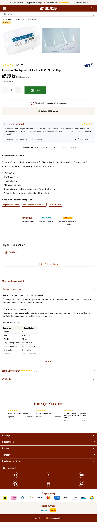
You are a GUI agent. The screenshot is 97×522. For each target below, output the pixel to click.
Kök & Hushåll (33, 19)
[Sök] (92, 14)
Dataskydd (39, 518)
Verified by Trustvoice (84, 139)
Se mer (48, 361)
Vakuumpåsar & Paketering (34, 205)
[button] (73, 3)
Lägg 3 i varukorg (48, 264)
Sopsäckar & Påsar (11, 205)
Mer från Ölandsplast (12, 281)
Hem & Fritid (20, 19)
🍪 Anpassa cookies (54, 518)
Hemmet (8, 19)
